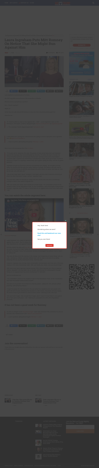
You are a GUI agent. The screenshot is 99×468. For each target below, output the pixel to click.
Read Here (49, 245)
